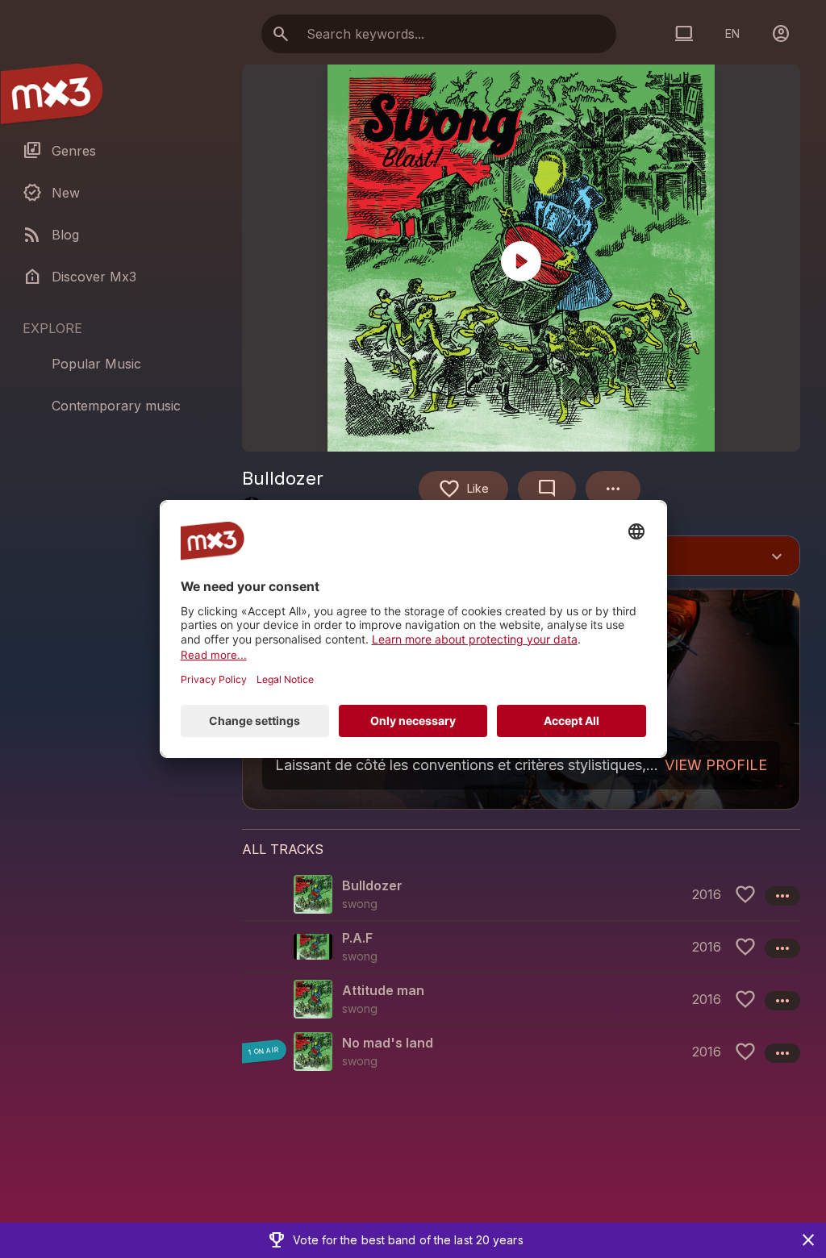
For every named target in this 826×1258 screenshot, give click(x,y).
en (732, 33)
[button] (521, 894)
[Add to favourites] (745, 894)
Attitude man (383, 990)
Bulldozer (372, 885)
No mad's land (387, 1043)
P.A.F (357, 938)
